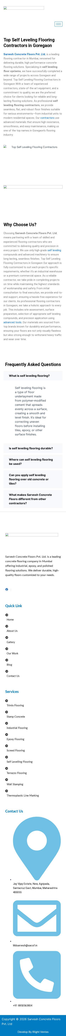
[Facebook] (6, 590)
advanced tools (12, 322)
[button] (33, 375)
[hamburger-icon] (58, 24)
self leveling (54, 250)
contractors (47, 117)
